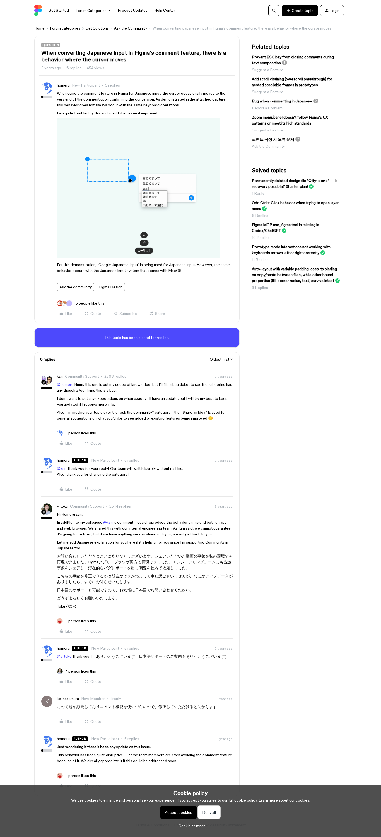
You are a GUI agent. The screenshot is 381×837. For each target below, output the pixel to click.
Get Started (59, 10)
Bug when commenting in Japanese (282, 101)
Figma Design (110, 287)
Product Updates (133, 10)
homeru (63, 85)
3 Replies (260, 287)
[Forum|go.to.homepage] (38, 10)
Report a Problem (267, 108)
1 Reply (258, 193)
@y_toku (64, 656)
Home (39, 28)
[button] (300, 10)
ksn (60, 376)
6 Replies (260, 215)
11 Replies (260, 259)
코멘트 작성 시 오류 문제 (273, 139)
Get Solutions (97, 28)
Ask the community (75, 287)
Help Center (164, 10)
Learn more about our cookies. (284, 800)
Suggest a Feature (267, 70)
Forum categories (65, 28)
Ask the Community (130, 28)
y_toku (62, 506)
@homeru (65, 384)
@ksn (61, 468)
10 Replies (261, 237)
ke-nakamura (68, 698)
